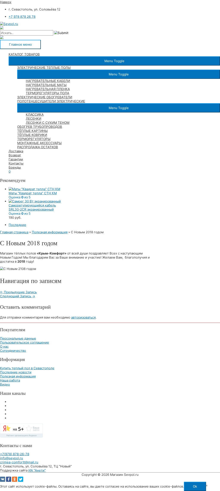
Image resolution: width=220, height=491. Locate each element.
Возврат (15, 155)
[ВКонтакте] (2, 479)
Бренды (15, 167)
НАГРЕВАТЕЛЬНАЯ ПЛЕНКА (48, 89)
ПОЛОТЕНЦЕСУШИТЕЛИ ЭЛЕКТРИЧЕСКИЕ (51, 101)
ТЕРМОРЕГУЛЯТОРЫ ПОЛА (47, 93)
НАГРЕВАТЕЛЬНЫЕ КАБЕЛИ (48, 81)
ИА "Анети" (37, 470)
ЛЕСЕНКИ (33, 119)
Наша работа (10, 380)
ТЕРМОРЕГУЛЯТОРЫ (33, 139)
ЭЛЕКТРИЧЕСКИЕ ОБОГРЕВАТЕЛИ (44, 97)
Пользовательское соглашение (24, 342)
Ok (195, 486)
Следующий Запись (17, 296)
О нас (4, 346)
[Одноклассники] (14, 479)
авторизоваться (83, 317)
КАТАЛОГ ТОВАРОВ (24, 54)
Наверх (5, 2)
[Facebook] (8, 479)
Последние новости (15, 372)
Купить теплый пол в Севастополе (27, 368)
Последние (17, 225)
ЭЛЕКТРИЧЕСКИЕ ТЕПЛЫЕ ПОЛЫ (44, 68)
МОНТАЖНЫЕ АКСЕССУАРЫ (39, 143)
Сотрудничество (13, 351)
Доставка (16, 151)
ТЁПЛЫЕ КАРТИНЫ (32, 131)
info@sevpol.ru (11, 458)
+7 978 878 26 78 (22, 17)
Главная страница (14, 232)
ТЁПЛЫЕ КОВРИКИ (32, 135)
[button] (114, 61)
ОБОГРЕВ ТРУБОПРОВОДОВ (39, 127)
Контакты (16, 163)
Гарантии (16, 159)
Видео (5, 384)
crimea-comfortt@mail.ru (19, 462)
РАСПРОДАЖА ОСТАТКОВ (37, 147)
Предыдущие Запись (18, 292)
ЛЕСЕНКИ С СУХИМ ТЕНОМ (47, 123)
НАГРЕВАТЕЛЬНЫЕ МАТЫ (46, 85)
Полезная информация (49, 232)
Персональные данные (18, 338)
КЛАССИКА (35, 114)
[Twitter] (20, 479)
